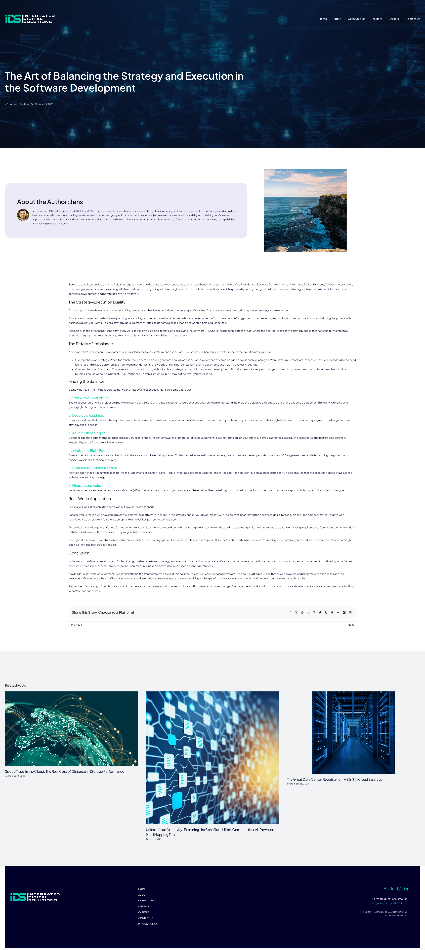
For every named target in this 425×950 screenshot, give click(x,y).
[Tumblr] (326, 612)
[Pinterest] (332, 612)
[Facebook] (290, 612)
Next (351, 624)
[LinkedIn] (308, 612)
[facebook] (385, 888)
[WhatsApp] (314, 612)
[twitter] (392, 888)
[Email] (350, 612)
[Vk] (338, 612)
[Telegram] (320, 612)
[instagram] (399, 888)
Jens (76, 201)
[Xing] (344, 612)
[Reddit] (302, 612)
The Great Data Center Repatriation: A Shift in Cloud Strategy (335, 779)
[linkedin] (406, 888)
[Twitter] (296, 612)
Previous (76, 624)
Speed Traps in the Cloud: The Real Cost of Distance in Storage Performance (64, 771)
